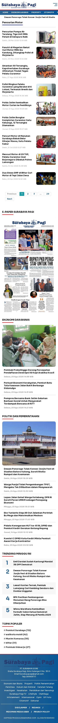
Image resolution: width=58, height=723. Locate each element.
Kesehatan (22, 690)
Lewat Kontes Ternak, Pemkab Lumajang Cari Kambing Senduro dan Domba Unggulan (33, 588)
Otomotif (49, 12)
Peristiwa (10, 687)
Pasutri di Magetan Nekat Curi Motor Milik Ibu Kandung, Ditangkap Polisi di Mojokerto (17, 51)
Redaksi (36, 707)
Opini (38, 697)
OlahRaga (43, 694)
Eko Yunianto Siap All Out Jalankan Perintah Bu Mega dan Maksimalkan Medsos (28, 514)
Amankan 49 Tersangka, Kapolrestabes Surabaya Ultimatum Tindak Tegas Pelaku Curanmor (15, 70)
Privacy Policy (42, 712)
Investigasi (9, 690)
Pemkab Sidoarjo (18, 647)
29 (47, 194)
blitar (11, 642)
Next (9, 199)
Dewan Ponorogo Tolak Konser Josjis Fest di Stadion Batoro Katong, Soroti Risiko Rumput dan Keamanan (29, 471)
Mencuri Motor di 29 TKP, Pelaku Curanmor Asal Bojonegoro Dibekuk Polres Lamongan (17, 158)
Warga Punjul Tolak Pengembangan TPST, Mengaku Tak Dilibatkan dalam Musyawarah (28, 486)
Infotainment (13, 697)
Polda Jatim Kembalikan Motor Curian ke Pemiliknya (16, 104)
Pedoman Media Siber (17, 712)
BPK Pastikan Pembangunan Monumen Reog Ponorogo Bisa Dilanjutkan (30, 600)
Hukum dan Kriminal (26, 687)
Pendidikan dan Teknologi (41, 690)
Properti (28, 683)
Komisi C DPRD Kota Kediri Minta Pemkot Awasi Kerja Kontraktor (27, 539)
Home (5, 12)
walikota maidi (17, 634)
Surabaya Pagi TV (18, 694)
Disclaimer (21, 707)
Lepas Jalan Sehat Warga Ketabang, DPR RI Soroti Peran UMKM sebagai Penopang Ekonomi (28, 500)
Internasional (28, 697)
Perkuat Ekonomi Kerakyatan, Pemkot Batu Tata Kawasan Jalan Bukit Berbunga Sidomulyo (28, 385)
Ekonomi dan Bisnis (13, 683)
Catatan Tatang (45, 687)
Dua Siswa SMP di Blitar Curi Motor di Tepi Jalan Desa (17, 174)
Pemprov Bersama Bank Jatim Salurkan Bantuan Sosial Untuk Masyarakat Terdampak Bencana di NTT (25, 401)
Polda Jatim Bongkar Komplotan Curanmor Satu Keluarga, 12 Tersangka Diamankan (16, 121)
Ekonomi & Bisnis (19, 12)
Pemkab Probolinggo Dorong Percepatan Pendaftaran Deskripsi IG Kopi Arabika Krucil (29, 371)
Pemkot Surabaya (18, 630)
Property (36, 12)
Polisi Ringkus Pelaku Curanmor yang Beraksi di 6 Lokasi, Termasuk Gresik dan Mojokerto (17, 88)
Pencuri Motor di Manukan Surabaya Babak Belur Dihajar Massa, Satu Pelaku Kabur (16, 140)
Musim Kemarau (17, 638)
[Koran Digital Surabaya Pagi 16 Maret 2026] (29, 265)
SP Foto (47, 697)
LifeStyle (32, 694)
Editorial (35, 700)
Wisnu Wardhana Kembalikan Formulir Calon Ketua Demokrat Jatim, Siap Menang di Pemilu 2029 (32, 612)
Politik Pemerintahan (44, 683)
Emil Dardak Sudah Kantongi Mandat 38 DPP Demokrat (33, 563)
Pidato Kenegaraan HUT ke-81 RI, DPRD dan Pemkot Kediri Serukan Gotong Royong (28, 527)
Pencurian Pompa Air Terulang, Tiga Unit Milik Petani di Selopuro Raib (15, 34)
